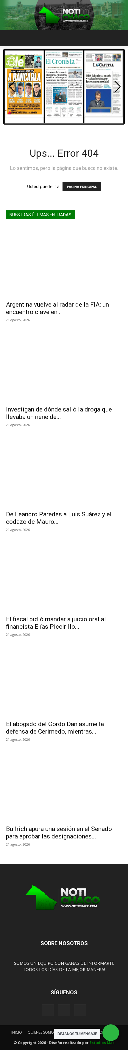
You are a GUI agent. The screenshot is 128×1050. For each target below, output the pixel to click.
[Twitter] (80, 1010)
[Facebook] (48, 1010)
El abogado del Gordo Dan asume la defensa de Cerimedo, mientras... (55, 727)
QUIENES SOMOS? (42, 1032)
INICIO (16, 1032)
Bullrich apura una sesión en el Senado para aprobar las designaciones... (59, 832)
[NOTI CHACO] (64, 15)
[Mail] (64, 1010)
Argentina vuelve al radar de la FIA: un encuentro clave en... (57, 308)
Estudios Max (102, 1042)
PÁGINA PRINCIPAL (82, 187)
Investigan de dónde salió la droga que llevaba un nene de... (59, 413)
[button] (10, 38)
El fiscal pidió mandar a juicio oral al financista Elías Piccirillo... (56, 623)
